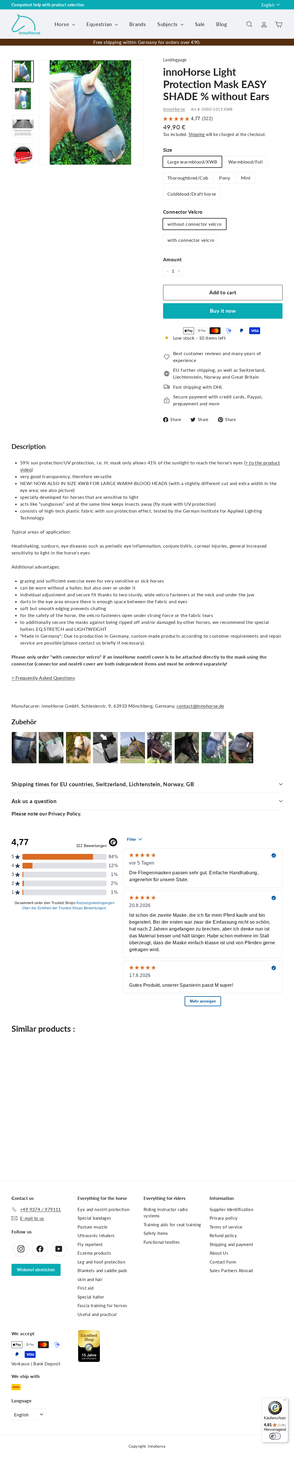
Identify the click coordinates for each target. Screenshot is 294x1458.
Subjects (168, 24)
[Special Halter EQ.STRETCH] (159, 748)
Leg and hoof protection (101, 1261)
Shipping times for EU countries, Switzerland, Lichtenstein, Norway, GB (102, 784)
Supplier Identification (231, 1209)
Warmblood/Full (245, 161)
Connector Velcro (182, 212)
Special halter (91, 1296)
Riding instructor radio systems (166, 1212)
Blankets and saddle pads (102, 1270)
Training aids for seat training (172, 1224)
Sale (200, 24)
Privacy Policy (64, 814)
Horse (63, 24)
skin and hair (90, 1279)
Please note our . (46, 814)
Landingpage (174, 60)
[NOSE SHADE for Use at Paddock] (51, 748)
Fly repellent (90, 1244)
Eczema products (94, 1252)
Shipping (197, 134)
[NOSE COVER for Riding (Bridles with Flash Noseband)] (214, 748)
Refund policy (223, 1235)
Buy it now (223, 310)
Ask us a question (34, 801)
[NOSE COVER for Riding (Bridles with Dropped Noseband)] (186, 748)
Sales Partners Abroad (231, 1270)
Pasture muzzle (93, 1226)
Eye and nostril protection (103, 1209)
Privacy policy (224, 1217)
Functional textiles (162, 1242)
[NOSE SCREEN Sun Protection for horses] (241, 748)
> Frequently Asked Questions (43, 677)
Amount (172, 259)
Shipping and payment (231, 1244)
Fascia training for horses (102, 1305)
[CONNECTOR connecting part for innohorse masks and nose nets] (105, 748)
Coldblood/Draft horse (191, 193)
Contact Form (223, 1261)
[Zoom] (91, 112)
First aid (86, 1287)
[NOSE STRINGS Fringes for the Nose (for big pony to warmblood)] (78, 748)
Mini (246, 177)
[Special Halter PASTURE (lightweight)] (132, 748)
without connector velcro (194, 224)
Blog (221, 24)
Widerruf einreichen (36, 1269)
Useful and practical (97, 1314)
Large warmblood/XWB (192, 161)
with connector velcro (190, 240)
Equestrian (99, 24)
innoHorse (174, 109)
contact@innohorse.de (200, 705)
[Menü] (284, 1401)
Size (167, 150)
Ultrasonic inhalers (96, 1235)
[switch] (275, 1436)
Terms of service (226, 1226)
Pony (224, 177)
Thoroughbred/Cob (187, 177)
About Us (219, 1252)
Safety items (156, 1233)
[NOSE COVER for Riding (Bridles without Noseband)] (24, 748)
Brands (137, 24)
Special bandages (94, 1217)
